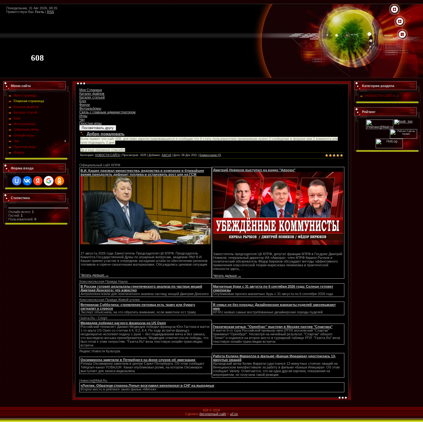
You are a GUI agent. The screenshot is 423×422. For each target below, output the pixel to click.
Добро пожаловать (105, 134)
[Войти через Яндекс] (37, 180)
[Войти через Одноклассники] (59, 180)
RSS (50, 12)
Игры (83, 116)
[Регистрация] (399, 22)
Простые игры (90, 123)
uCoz (234, 414)
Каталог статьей (92, 97)
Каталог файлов (91, 93)
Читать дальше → (95, 275)
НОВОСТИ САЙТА (107, 155)
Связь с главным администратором (107, 112)
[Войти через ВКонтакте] (27, 180)
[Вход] (402, 35)
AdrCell (166, 155)
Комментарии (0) (210, 155)
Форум (84, 105)
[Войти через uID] (16, 180)
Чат (82, 119)
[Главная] (394, 9)
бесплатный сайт (212, 414)
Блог (82, 101)
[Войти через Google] (49, 181)
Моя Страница (90, 90)
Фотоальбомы (90, 108)
